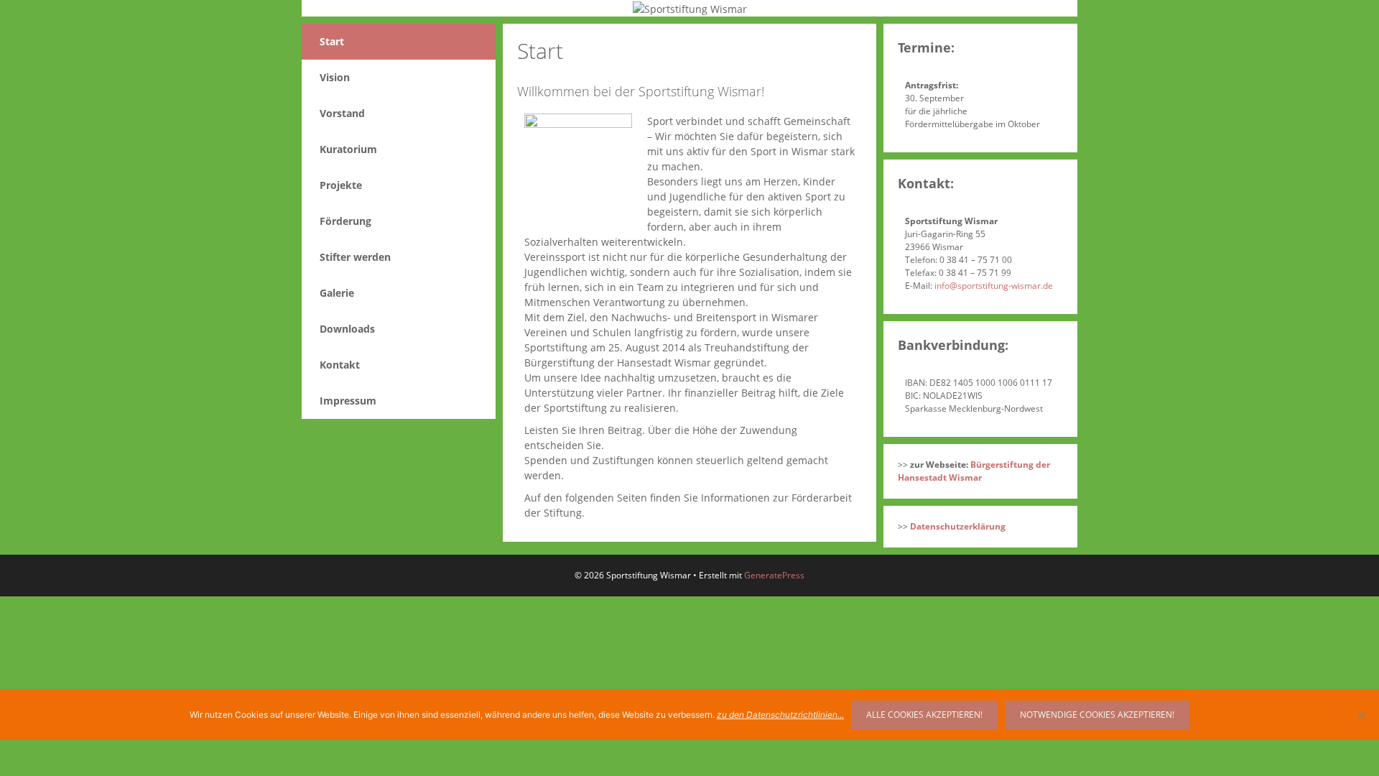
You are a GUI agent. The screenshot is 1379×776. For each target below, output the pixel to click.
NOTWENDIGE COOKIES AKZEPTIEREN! (1097, 714)
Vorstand (342, 113)
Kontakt (340, 364)
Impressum (348, 400)
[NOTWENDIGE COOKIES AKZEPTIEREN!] (1361, 715)
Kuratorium (348, 149)
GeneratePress (774, 575)
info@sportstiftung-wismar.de (993, 286)
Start (332, 41)
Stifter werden (355, 257)
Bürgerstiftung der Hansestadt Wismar (974, 471)
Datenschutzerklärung (958, 526)
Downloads (347, 329)
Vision (335, 77)
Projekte (341, 185)
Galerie (337, 293)
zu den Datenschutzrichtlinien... (780, 714)
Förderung (345, 221)
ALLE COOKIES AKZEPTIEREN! (924, 714)
